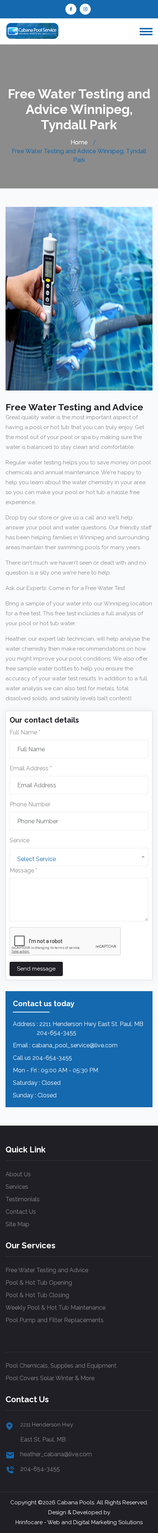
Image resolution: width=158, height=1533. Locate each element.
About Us (18, 1174)
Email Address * (31, 768)
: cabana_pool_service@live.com (73, 1045)
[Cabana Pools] (32, 30)
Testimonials (23, 1199)
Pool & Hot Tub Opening (39, 1282)
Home (79, 142)
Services (17, 1186)
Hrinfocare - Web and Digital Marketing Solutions (79, 1522)
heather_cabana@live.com (56, 1454)
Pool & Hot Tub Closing (37, 1295)
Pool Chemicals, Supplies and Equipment (61, 1365)
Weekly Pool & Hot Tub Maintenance (55, 1307)
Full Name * (25, 732)
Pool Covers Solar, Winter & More (50, 1378)
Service (19, 840)
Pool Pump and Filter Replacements (55, 1320)
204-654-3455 (52, 1057)
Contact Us (21, 1211)
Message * (23, 870)
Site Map (17, 1224)
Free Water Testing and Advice (47, 1270)
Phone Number (30, 804)
